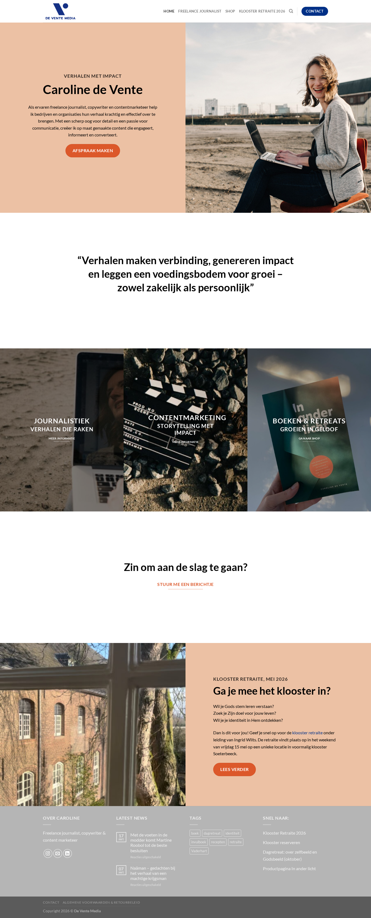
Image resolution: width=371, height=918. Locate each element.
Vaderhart (199, 851)
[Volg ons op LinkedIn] (67, 853)
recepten (218, 842)
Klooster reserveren (281, 842)
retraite (236, 842)
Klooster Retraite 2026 (262, 11)
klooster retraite (307, 732)
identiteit (232, 833)
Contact (51, 902)
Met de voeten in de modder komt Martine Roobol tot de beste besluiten (151, 842)
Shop (230, 11)
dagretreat (212, 833)
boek (195, 833)
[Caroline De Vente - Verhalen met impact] (70, 11)
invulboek (198, 842)
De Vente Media (87, 910)
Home (169, 11)
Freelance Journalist (199, 11)
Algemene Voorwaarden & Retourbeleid (101, 902)
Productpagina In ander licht (289, 868)
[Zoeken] (291, 11)
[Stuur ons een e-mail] (57, 853)
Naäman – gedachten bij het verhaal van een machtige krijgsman (152, 873)
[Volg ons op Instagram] (47, 853)
